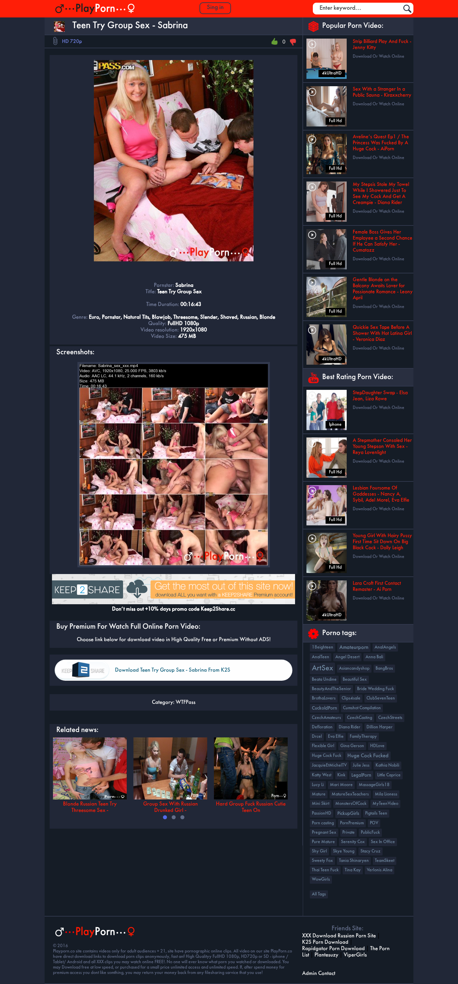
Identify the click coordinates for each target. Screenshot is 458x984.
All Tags (319, 894)
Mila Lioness (386, 794)
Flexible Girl (323, 746)
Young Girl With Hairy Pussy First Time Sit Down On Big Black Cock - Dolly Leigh (382, 541)
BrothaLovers (324, 698)
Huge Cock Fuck (326, 756)
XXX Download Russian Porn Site (339, 935)
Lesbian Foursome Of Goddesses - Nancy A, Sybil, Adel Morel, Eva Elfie (381, 494)
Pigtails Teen (376, 813)
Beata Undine (324, 679)
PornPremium (352, 823)
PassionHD (321, 813)
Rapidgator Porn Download (333, 948)
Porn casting (323, 823)
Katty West (321, 775)
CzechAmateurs (326, 718)
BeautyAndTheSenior (331, 689)
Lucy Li (318, 785)
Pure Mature (323, 842)
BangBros (384, 668)
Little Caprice (389, 775)
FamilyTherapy (363, 736)
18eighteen (322, 647)
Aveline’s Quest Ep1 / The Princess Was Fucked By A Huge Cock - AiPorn (381, 143)
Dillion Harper (379, 727)
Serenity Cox (353, 842)
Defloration (322, 727)
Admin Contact (318, 973)
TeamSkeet (384, 861)
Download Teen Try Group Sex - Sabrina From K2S (172, 670)
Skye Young (343, 851)
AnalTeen (320, 657)
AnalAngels (385, 647)
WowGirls (321, 879)
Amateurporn (353, 647)
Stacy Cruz (370, 851)
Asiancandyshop (354, 668)
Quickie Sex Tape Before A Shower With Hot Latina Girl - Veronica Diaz (382, 333)
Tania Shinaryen (354, 861)
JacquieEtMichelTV (329, 765)
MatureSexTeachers (350, 794)
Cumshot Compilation (362, 708)
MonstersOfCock (350, 803)
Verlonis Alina (379, 870)
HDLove (377, 746)
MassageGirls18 (374, 785)
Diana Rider (349, 727)
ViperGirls (355, 954)
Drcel (317, 736)
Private (348, 832)
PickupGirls (348, 813)
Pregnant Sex (324, 832)
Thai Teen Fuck (325, 870)
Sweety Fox (322, 861)
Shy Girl (319, 851)
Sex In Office (383, 842)
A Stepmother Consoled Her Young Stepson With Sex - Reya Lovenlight (382, 446)
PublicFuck (370, 832)
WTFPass (185, 702)
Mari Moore (341, 785)
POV (374, 823)
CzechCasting (359, 718)
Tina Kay (353, 870)
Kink (341, 775)
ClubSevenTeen (380, 698)
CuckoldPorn (324, 708)
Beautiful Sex (355, 679)
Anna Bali (374, 657)
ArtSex (322, 668)
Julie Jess (361, 765)
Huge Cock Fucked (368, 756)
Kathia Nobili (387, 765)
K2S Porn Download (325, 942)
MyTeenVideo (385, 803)
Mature (319, 794)
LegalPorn (361, 775)
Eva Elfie (336, 736)
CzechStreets (390, 718)
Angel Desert (347, 657)
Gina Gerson (352, 746)
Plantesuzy (326, 954)
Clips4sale (351, 698)
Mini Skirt (320, 803)
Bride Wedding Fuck (375, 689)
